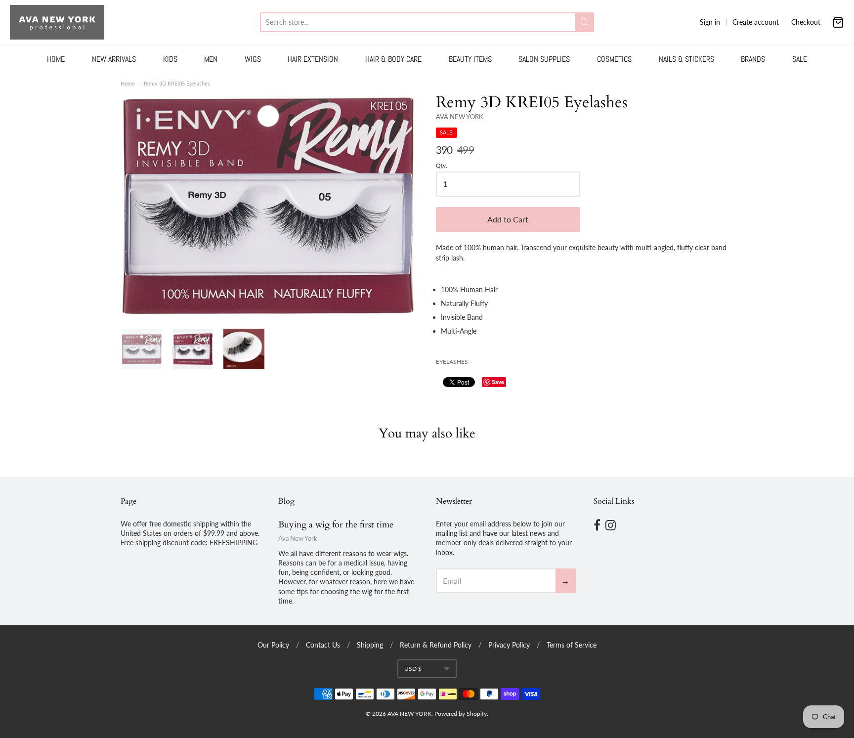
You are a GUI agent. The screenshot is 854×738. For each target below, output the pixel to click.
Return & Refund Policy (435, 645)
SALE (799, 59)
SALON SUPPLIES (544, 59)
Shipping (370, 645)
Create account (755, 22)
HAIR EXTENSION (313, 59)
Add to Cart (507, 219)
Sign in (710, 22)
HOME (56, 59)
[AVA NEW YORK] (57, 22)
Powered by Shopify (460, 713)
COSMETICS (614, 59)
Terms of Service (572, 645)
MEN (210, 59)
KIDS (170, 59)
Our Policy (273, 645)
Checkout (805, 22)
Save (498, 382)
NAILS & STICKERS (686, 59)
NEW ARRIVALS (114, 59)
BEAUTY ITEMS (470, 59)
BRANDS (753, 59)
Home (128, 83)
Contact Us (323, 645)
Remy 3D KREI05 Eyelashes (177, 83)
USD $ (413, 668)
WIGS (253, 59)
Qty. (441, 165)
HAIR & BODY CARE (393, 59)
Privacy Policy (509, 645)
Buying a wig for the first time (335, 525)
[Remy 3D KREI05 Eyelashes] (269, 205)
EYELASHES (452, 361)
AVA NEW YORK (459, 117)
